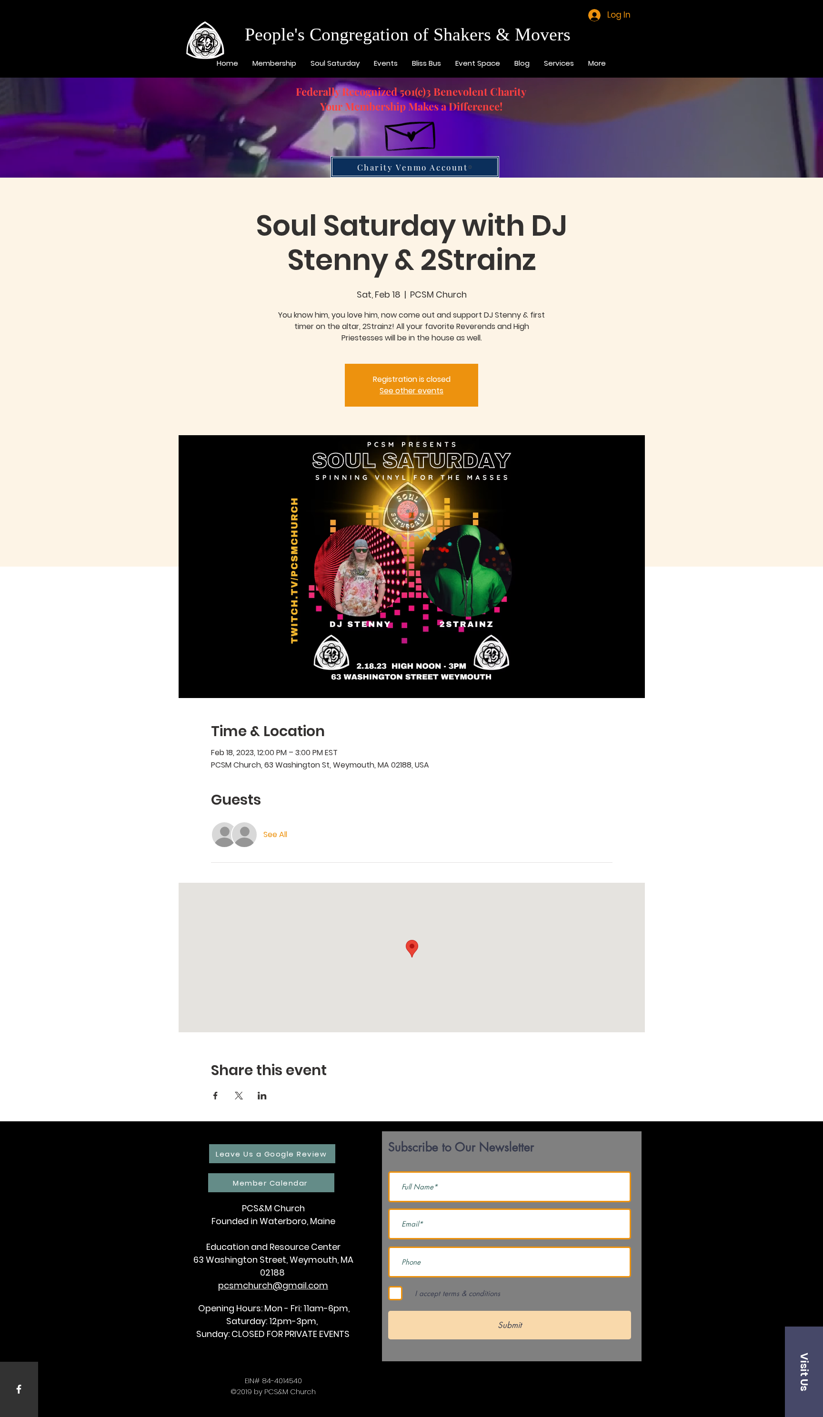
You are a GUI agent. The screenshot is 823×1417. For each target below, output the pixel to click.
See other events (411, 390)
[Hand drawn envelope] (411, 132)
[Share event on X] (238, 1095)
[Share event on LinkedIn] (262, 1095)
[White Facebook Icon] (19, 1389)
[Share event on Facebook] (215, 1095)
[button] (804, 1372)
